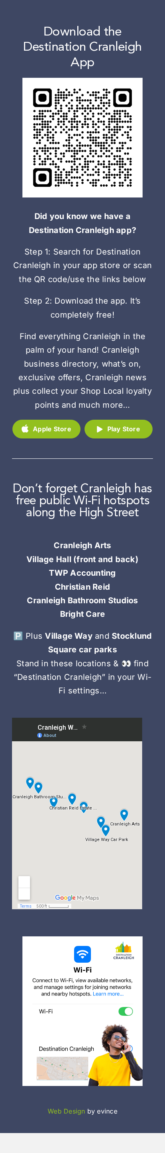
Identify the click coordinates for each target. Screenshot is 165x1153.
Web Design (66, 1111)
